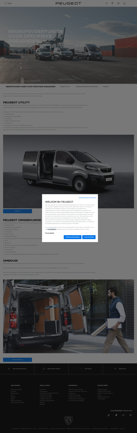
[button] (87, 197)
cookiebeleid (52, 229)
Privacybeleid (49, 233)
